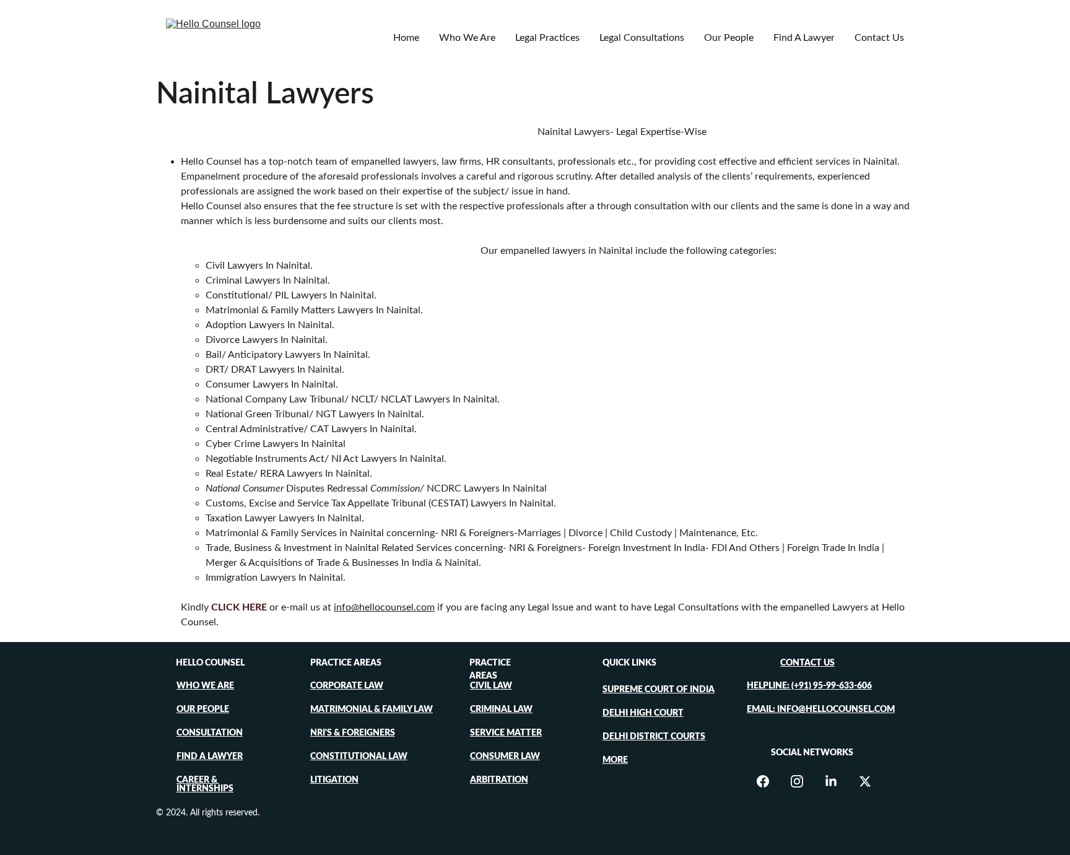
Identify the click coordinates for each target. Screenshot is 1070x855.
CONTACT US (807, 663)
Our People (729, 38)
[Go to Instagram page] (803, 781)
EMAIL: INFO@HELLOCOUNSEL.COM (821, 709)
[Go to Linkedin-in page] (837, 781)
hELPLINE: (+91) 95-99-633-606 (809, 686)
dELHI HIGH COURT (643, 713)
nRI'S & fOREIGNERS (352, 733)
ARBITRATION (499, 780)
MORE (615, 760)
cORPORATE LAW (346, 686)
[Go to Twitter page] (865, 781)
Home (406, 38)
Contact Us (879, 38)
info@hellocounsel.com (384, 607)
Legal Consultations (641, 38)
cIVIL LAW (491, 686)
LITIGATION (334, 780)
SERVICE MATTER (506, 733)
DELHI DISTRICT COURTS (653, 736)
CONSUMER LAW (505, 756)
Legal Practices (547, 38)
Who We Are (467, 38)
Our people (202, 709)
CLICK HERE (239, 607)
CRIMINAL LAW (501, 709)
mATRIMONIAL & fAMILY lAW (371, 709)
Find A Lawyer (804, 38)
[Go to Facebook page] (769, 781)
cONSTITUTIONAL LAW (358, 756)
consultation (209, 733)
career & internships (204, 784)
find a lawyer (209, 756)
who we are (205, 686)
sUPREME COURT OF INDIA (658, 689)
